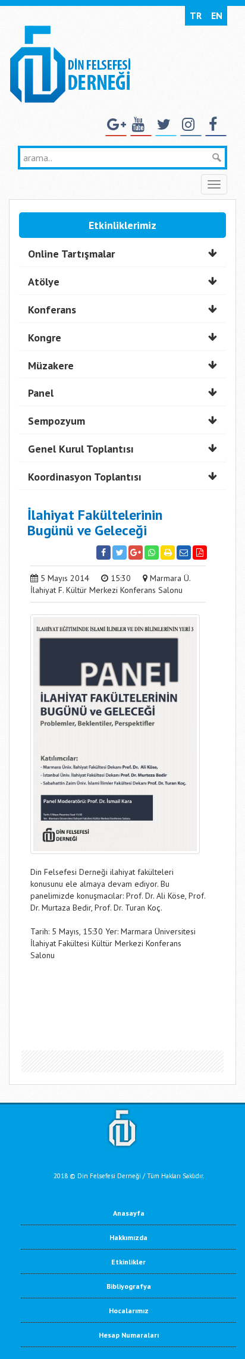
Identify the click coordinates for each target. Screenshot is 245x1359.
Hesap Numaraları (129, 1334)
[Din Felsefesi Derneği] (69, 63)
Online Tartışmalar (71, 253)
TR (196, 15)
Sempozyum (56, 421)
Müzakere (51, 365)
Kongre (44, 337)
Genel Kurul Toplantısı (81, 449)
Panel (41, 393)
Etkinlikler (128, 1261)
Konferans (52, 309)
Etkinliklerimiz (122, 225)
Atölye (43, 281)
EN (216, 15)
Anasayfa (129, 1213)
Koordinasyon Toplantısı (85, 477)
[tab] (122, 254)
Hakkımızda (128, 1237)
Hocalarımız (129, 1310)
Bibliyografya (128, 1286)
